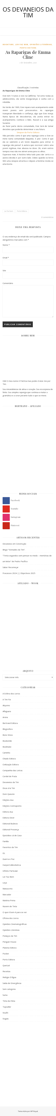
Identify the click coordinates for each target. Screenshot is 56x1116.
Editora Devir (8, 817)
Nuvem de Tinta (10, 906)
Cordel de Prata (10, 776)
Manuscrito (8, 888)
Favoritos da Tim (10, 847)
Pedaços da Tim (10, 936)
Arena (5, 717)
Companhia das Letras (13, 770)
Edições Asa (8, 800)
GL (4, 853)
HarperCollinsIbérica (12, 865)
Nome (6, 245)
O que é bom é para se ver (15, 912)
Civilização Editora (11, 764)
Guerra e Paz (8, 859)
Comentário (8, 283)
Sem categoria (9, 989)
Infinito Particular (10, 871)
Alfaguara (7, 711)
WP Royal (34, 1111)
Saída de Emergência (12, 983)
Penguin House (9, 941)
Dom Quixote (9, 794)
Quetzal (6, 965)
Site (4, 270)
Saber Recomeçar (10, 567)
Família (6, 841)
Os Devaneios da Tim (28, 12)
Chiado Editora (9, 758)
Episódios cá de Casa (12, 835)
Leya (5, 882)
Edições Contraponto (12, 806)
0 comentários (47, 217)
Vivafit (5, 1012)
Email (6, 257)
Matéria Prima (9, 900)
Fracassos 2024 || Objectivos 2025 (19, 573)
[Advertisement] (28, 1054)
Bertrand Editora (10, 723)
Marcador (7, 894)
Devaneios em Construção (14, 543)
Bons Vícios (8, 735)
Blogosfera (8, 729)
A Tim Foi (7, 699)
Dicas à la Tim (9, 788)
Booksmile (7, 741)
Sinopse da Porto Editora (28, 132)
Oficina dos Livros (11, 918)
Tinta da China (9, 1001)
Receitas (6, 971)
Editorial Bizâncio (10, 823)
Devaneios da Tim (11, 782)
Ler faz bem (8, 211)
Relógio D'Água (9, 977)
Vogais (6, 1018)
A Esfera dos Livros (11, 693)
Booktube (8, 44)
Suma (5, 995)
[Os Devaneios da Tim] (8, 31)
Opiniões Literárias (41, 44)
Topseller (7, 1007)
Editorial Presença (11, 829)
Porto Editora (28, 48)
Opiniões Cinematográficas (15, 924)
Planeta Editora (9, 947)
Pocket (6, 953)
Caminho (6, 752)
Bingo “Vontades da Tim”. (14, 549)
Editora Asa (8, 811)
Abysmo (6, 705)
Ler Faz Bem (21, 44)
